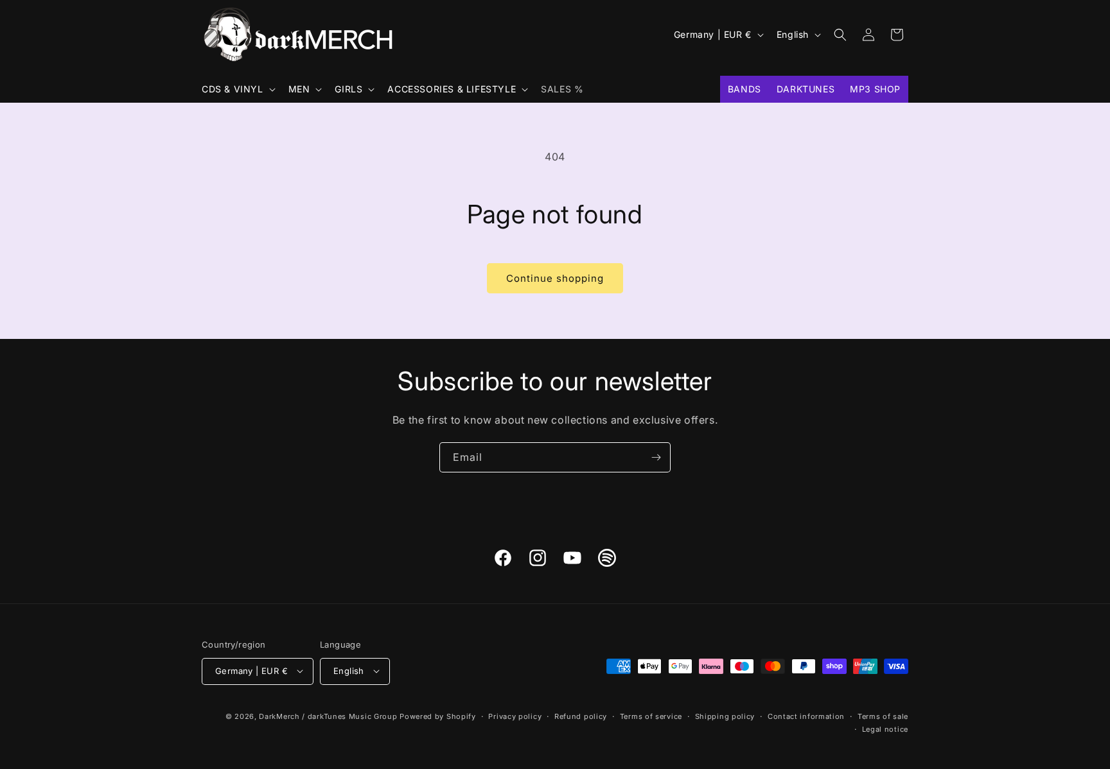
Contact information (806, 715)
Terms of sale (883, 715)
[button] (237, 89)
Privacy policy (515, 715)
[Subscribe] (656, 457)
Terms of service (651, 715)
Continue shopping (555, 278)
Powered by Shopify (438, 715)
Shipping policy (725, 715)
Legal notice (885, 728)
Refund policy (580, 715)
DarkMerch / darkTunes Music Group (328, 715)
